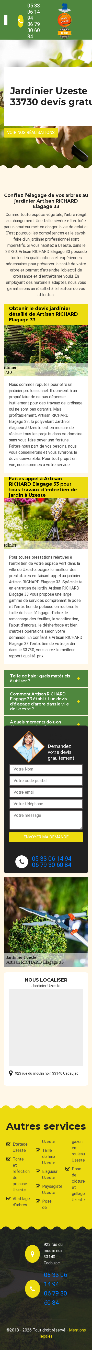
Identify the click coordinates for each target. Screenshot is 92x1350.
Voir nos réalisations (31, 132)
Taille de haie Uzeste (48, 1156)
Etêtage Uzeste (20, 1147)
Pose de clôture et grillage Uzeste (78, 1184)
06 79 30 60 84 (33, 30)
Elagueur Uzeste (49, 1174)
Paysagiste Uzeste (49, 1189)
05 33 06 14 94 (33, 12)
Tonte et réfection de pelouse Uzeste (20, 1174)
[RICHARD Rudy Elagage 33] (5, 20)
